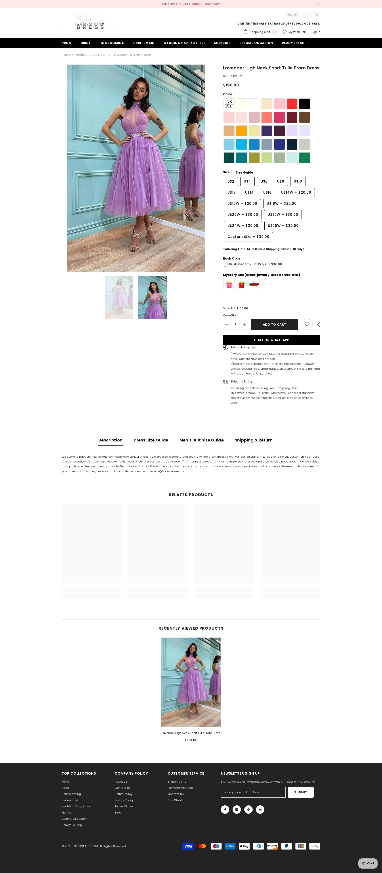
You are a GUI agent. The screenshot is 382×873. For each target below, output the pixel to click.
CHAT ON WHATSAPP (271, 340)
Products (81, 55)
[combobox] (299, 14)
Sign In (315, 32)
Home (66, 55)
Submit (300, 792)
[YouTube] (260, 809)
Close (318, 4)
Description (110, 440)
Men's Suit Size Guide (202, 440)
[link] (91, 589)
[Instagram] (237, 809)
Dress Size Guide (151, 440)
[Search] (302, 14)
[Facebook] (225, 809)
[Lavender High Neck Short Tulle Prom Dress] (191, 682)
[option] (136, 168)
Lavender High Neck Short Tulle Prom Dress (191, 733)
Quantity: (230, 315)
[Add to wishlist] (307, 324)
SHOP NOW (212, 4)
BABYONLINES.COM (85, 846)
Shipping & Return (254, 440)
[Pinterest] (248, 809)
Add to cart (274, 324)
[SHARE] (316, 324)
